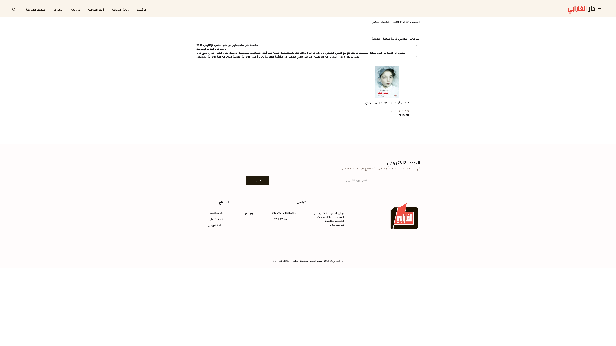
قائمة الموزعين (96, 9)
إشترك (257, 180)
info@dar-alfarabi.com (284, 212)
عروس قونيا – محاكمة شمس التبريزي (387, 102)
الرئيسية (141, 9)
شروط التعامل (216, 212)
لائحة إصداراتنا (120, 9)
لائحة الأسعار (216, 219)
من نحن (75, 9)
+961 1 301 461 (280, 219)
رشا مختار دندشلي (400, 110)
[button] (599, 9)
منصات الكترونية (35, 9)
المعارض (58, 9)
